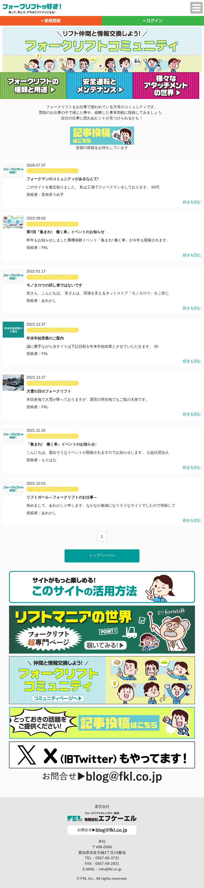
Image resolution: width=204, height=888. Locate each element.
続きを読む (192, 202)
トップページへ (102, 555)
